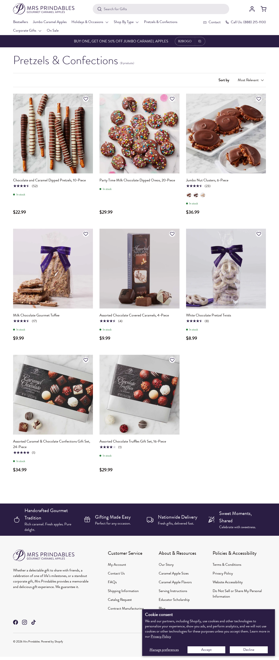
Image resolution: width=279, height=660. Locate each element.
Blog (162, 608)
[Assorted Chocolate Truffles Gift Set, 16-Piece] (139, 395)
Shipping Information (123, 590)
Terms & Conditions (227, 564)
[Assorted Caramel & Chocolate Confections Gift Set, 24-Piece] (53, 395)
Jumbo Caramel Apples (50, 21)
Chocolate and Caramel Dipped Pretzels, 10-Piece (49, 180)
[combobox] (161, 9)
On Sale (53, 30)
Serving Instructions (173, 590)
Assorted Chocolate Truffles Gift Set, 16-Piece (132, 441)
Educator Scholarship (174, 599)
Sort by (224, 80)
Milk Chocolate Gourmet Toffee (36, 315)
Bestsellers (20, 21)
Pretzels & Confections (160, 21)
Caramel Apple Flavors (175, 582)
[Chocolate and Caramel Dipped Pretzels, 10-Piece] (53, 133)
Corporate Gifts (24, 30)
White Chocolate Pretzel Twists (208, 315)
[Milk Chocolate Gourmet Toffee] (53, 268)
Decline (248, 649)
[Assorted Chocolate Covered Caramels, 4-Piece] (139, 268)
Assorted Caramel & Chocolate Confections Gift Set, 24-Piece (51, 444)
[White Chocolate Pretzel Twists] (226, 268)
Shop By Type (124, 21)
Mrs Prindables (31, 641)
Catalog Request (120, 599)
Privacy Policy (161, 636)
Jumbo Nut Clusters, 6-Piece (207, 180)
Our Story (166, 564)
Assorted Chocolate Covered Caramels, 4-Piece (134, 315)
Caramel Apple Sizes (174, 573)
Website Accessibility (228, 582)
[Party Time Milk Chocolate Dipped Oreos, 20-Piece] (139, 133)
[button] (263, 8)
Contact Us (116, 573)
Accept (206, 649)
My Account (117, 564)
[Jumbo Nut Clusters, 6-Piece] (226, 133)
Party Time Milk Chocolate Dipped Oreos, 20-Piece (137, 180)
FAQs (112, 582)
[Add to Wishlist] (86, 99)
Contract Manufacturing (126, 608)
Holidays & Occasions (87, 21)
